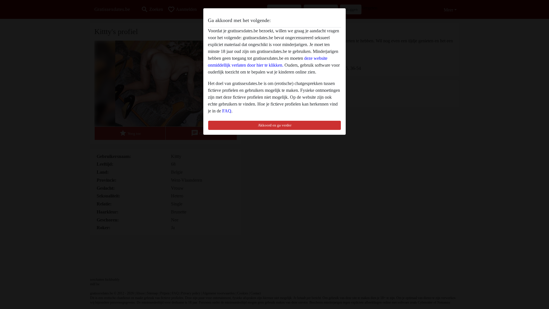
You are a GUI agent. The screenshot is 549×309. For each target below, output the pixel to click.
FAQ (226, 110)
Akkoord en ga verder (274, 125)
